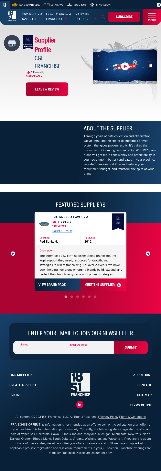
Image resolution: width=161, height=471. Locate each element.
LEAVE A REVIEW (47, 89)
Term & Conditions (133, 417)
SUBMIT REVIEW (62, 231)
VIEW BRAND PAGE (52, 285)
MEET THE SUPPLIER (99, 285)
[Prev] (13, 253)
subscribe (124, 17)
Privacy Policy (108, 417)
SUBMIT (131, 347)
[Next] (148, 253)
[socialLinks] (159, 5)
